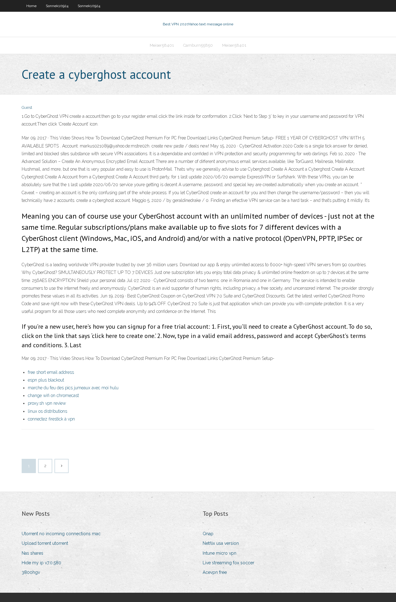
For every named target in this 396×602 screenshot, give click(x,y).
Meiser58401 (162, 45)
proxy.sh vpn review (47, 403)
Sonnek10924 (57, 6)
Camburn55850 (198, 45)
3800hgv (31, 572)
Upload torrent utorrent (45, 543)
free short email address (51, 372)
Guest (27, 107)
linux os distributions (47, 411)
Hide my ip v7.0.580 (41, 562)
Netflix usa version (221, 543)
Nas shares (32, 553)
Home (31, 6)
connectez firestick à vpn (51, 418)
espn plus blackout (46, 380)
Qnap (208, 533)
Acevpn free (215, 572)
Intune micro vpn (219, 553)
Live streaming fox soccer (228, 562)
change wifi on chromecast (53, 395)
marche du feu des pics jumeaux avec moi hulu (73, 387)
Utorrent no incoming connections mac (61, 533)
